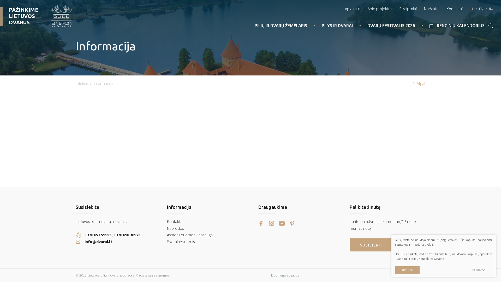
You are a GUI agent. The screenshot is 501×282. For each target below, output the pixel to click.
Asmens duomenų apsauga (190, 234)
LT (471, 8)
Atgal (421, 83)
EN (481, 8)
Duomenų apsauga (285, 275)
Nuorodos (175, 228)
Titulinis (82, 83)
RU (491, 8)
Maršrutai (431, 8)
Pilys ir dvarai (337, 25)
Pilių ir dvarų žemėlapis (281, 25)
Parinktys (479, 270)
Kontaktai (454, 8)
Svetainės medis (181, 241)
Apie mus (352, 8)
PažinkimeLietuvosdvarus (23, 16)
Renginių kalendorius (461, 25)
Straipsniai (408, 8)
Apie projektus (380, 8)
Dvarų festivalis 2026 (391, 25)
